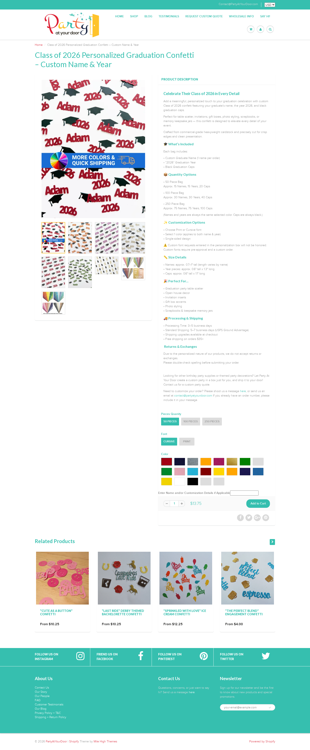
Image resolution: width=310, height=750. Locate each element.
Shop (134, 16)
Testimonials (169, 16)
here (243, 391)
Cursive (169, 441)
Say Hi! (265, 16)
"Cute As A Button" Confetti (56, 612)
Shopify (74, 741)
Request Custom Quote (204, 16)
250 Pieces (212, 421)
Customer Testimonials (49, 704)
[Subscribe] (269, 707)
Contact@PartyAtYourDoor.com (238, 4)
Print (187, 441)
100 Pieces (190, 421)
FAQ (37, 700)
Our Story (41, 692)
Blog (148, 16)
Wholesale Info (241, 16)
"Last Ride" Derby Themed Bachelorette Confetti (123, 612)
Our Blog (40, 709)
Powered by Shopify (262, 741)
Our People (42, 696)
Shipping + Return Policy (50, 717)
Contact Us (42, 687)
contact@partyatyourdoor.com (193, 395)
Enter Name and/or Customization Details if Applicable (194, 493)
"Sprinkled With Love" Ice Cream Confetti (184, 612)
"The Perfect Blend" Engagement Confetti (244, 612)
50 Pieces (170, 421)
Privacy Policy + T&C (48, 713)
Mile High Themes (105, 741)
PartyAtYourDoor (56, 741)
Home (119, 16)
